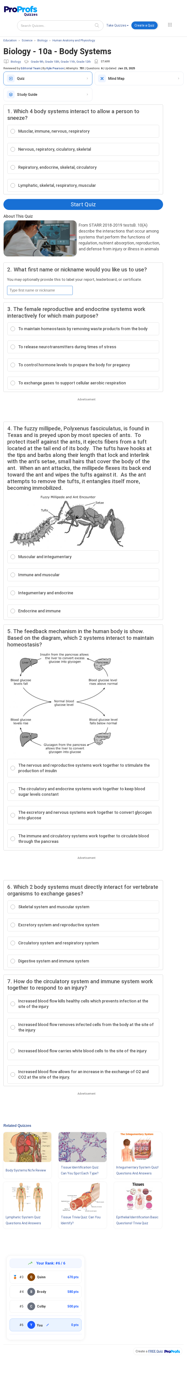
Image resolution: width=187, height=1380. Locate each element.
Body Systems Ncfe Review (26, 1170)
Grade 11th (68, 61)
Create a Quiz (144, 25)
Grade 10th (52, 61)
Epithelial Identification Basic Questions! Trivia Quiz (137, 1220)
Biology (16, 61)
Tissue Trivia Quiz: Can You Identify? (81, 1220)
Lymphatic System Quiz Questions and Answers (23, 1220)
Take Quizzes (116, 25)
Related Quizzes (17, 1126)
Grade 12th (83, 61)
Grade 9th (37, 61)
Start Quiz (83, 204)
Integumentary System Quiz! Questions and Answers (137, 1170)
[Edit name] (48, 1325)
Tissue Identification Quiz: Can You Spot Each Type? (80, 1170)
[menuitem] (117, 26)
